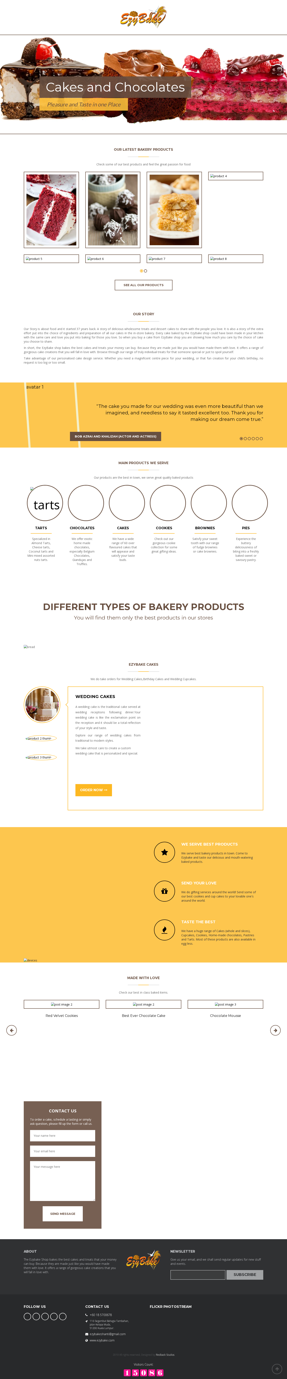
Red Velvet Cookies (62, 1016)
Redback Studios (165, 1355)
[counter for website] (143, 1373)
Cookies (164, 528)
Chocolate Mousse (225, 1016)
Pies (246, 528)
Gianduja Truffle (113, 249)
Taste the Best (198, 922)
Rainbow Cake (51, 249)
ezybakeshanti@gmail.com (108, 1334)
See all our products (144, 285)
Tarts (41, 528)
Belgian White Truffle (174, 249)
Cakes (123, 528)
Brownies (205, 528)
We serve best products (209, 844)
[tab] (42, 704)
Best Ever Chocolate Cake (143, 1016)
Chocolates (82, 528)
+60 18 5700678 (101, 1315)
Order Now (92, 790)
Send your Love (199, 883)
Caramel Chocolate (235, 249)
